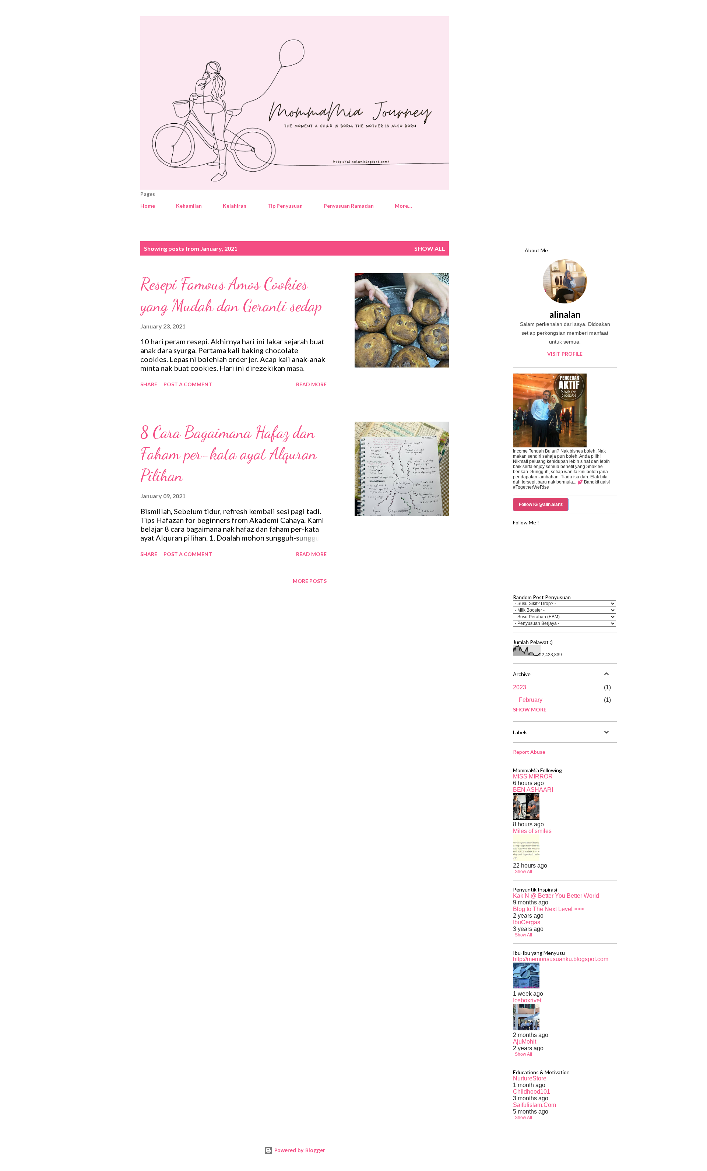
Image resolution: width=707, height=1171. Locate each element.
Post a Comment (187, 384)
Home (147, 206)
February (530, 700)
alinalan (564, 314)
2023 (519, 687)
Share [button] (148, 384)
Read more (311, 384)
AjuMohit (524, 1041)
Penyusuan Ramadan (349, 206)
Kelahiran (234, 206)
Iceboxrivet (527, 1000)
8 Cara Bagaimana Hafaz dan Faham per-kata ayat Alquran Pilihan (228, 454)
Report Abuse (529, 752)
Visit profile (565, 354)
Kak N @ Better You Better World (556, 896)
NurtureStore (529, 1078)
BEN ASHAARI (533, 790)
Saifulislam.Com (534, 1105)
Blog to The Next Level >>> (548, 909)
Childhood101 (531, 1092)
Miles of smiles (532, 831)
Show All (523, 871)
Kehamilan (189, 206)
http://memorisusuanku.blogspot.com (560, 959)
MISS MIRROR (533, 776)
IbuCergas (526, 922)
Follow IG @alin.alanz (541, 504)
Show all (429, 248)
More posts (310, 581)
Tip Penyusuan (285, 206)
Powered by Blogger (299, 1150)
